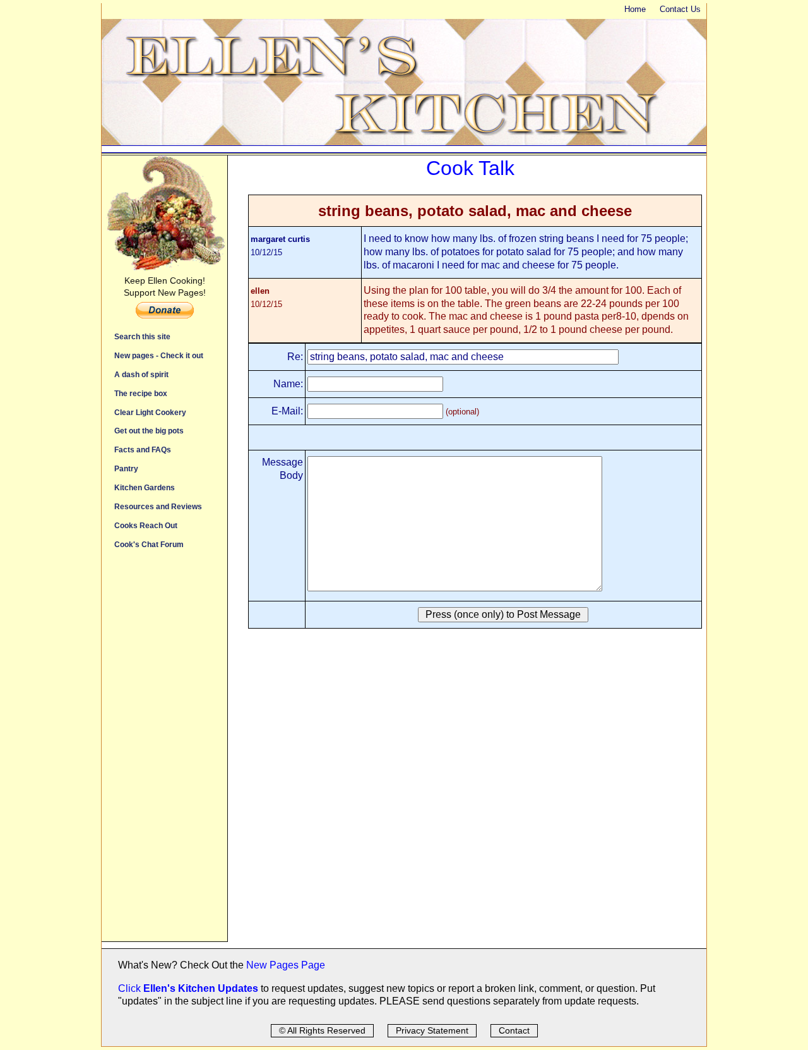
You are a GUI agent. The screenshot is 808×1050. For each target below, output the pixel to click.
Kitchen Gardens (144, 487)
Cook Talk (470, 168)
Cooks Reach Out (145, 525)
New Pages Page (285, 965)
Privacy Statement (432, 1030)
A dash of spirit (141, 374)
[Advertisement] (164, 751)
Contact (514, 1030)
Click (130, 988)
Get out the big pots (149, 430)
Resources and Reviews (158, 506)
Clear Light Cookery (150, 412)
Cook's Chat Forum (149, 544)
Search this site (142, 336)
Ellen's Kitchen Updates (200, 988)
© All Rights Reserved (322, 1030)
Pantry (126, 468)
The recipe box (140, 393)
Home (635, 9)
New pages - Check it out (158, 355)
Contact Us (680, 9)
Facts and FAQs (142, 449)
